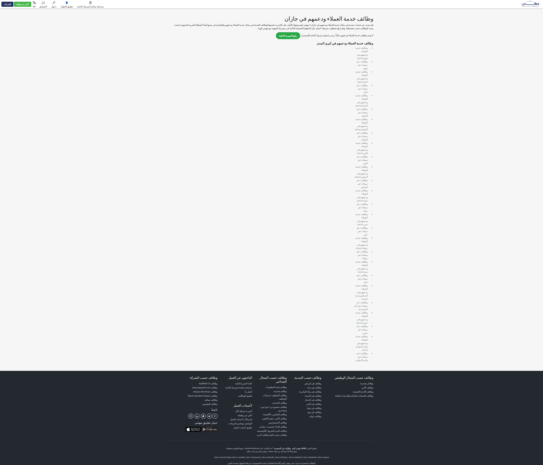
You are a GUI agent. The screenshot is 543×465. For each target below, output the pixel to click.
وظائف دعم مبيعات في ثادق (362, 88)
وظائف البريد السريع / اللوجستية (272, 430)
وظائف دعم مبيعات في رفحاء (362, 255)
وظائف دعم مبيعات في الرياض (362, 183)
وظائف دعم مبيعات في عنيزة (362, 329)
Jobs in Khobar (281, 457)
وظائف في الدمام (313, 399)
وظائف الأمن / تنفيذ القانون (274, 418)
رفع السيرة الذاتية (288, 35)
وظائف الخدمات (279, 402)
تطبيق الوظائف (245, 395)
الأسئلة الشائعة (274, 463)
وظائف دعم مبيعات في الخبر (362, 160)
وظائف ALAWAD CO (208, 383)
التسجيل (43, 6)
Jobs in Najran (323, 457)
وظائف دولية (315, 416)
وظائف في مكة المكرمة (310, 391)
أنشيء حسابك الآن (243, 411)
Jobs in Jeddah (238, 457)
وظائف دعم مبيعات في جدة (362, 278)
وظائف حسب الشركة (203, 378)
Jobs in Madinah (309, 457)
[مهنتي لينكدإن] (197, 416)
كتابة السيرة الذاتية (243, 383)
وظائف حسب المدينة (307, 378)
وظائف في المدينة (313, 395)
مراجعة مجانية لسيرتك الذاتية (90, 6)
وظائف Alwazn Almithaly (205, 391)
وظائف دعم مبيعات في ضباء (362, 207)
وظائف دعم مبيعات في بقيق (362, 65)
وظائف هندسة (366, 383)
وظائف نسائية (211, 399)
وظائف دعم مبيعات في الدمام (362, 112)
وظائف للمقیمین (209, 404)
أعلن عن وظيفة (22, 4)
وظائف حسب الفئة (278, 434)
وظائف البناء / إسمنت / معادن (273, 426)
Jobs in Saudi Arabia (222, 457)
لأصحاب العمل (242, 405)
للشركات (7, 4)
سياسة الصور (233, 463)
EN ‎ (34, 6)
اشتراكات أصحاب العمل (241, 419)
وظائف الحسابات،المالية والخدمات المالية (354, 395)
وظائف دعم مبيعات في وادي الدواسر (361, 357)
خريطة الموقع (245, 463)
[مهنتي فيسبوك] (214, 416)
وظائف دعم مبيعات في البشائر (362, 136)
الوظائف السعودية (308, 463)
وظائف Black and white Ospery (202, 395)
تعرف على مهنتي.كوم (290, 463)
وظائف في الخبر (313, 404)
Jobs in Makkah (295, 457)
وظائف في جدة (314, 387)
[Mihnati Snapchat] (203, 416)
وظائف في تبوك (314, 408)
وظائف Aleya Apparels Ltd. (204, 387)
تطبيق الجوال (67, 6)
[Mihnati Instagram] (190, 416)
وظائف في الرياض (312, 383)
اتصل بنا (248, 391)
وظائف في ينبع (314, 412)
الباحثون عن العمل (240, 378)
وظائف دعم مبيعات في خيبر (362, 231)
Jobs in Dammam (253, 457)
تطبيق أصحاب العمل (242, 427)
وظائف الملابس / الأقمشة (275, 414)
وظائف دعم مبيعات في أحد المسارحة (361, 306)
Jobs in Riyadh (267, 457)
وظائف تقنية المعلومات (276, 387)
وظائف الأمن (367, 387)
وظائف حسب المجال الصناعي (273, 379)
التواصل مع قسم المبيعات (240, 423)
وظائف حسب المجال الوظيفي (354, 378)
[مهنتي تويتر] (209, 416)
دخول (53, 6)
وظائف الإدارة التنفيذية (363, 391)
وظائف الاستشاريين (278, 422)
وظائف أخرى (263, 434)
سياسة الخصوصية (259, 463)
